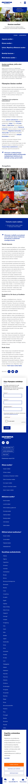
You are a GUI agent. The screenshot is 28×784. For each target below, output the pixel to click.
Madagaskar (6, 664)
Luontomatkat (6, 504)
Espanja (5, 603)
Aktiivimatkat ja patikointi (9, 507)
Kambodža (6, 642)
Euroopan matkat (7, 483)
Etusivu (15, 35)
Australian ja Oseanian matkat (10, 476)
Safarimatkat (6, 525)
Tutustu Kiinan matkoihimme (10, 146)
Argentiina (5, 562)
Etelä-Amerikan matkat (9, 479)
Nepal (4, 699)
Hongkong (6, 622)
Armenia (5, 565)
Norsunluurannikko (8, 705)
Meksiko (5, 680)
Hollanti (5, 619)
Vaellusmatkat (6, 514)
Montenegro (6, 686)
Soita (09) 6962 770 (8, 447)
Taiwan (4, 125)
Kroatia (5, 657)
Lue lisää (6, 758)
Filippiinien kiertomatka (14, 130)
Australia (5, 568)
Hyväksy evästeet (14, 764)
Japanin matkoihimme (12, 119)
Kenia (4, 645)
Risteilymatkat (6, 518)
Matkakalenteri (7, 546)
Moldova (5, 683)
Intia (4, 626)
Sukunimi (6, 399)
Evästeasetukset (14, 773)
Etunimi (5, 393)
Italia (4, 632)
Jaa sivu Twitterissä (12, 371)
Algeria (5, 559)
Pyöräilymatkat (7, 511)
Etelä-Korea (10, 125)
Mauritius (5, 677)
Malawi (5, 667)
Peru (4, 712)
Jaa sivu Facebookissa (9, 371)
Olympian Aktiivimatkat (14, 226)
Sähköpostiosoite (7, 406)
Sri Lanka (18, 123)
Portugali (5, 715)
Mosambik (5, 692)
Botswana (5, 584)
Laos (4, 661)
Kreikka (5, 654)
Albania (5, 556)
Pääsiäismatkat (7, 543)
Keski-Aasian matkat (8, 490)
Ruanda (5, 724)
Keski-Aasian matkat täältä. (14, 365)
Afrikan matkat (6, 472)
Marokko (5, 673)
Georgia (5, 616)
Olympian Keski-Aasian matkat (14, 225)
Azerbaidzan (6, 571)
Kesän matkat (6, 536)
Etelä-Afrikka (6, 606)
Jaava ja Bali (5, 132)
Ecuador (5, 597)
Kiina (4, 648)
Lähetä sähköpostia (8, 451)
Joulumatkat (6, 539)
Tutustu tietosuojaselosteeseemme (11, 414)
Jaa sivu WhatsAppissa (16, 371)
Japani (4, 638)
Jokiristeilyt (6, 522)
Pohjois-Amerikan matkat (9, 486)
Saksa (4, 727)
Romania (5, 721)
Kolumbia (5, 651)
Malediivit (5, 670)
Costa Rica (6, 594)
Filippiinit (5, 613)
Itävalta (5, 635)
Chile (4, 591)
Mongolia (5, 689)
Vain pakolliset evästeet (14, 768)
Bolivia (5, 578)
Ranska (5, 718)
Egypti (4, 600)
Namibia (5, 696)
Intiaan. (11, 123)
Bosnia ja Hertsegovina (9, 581)
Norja (4, 702)
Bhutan (5, 575)
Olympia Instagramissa (7, 442)
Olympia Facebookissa (3, 442)
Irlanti (4, 629)
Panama (5, 708)
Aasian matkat (6, 468)
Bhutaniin (18, 121)
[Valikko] (25, 3)
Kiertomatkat (6, 500)
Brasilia (5, 587)
